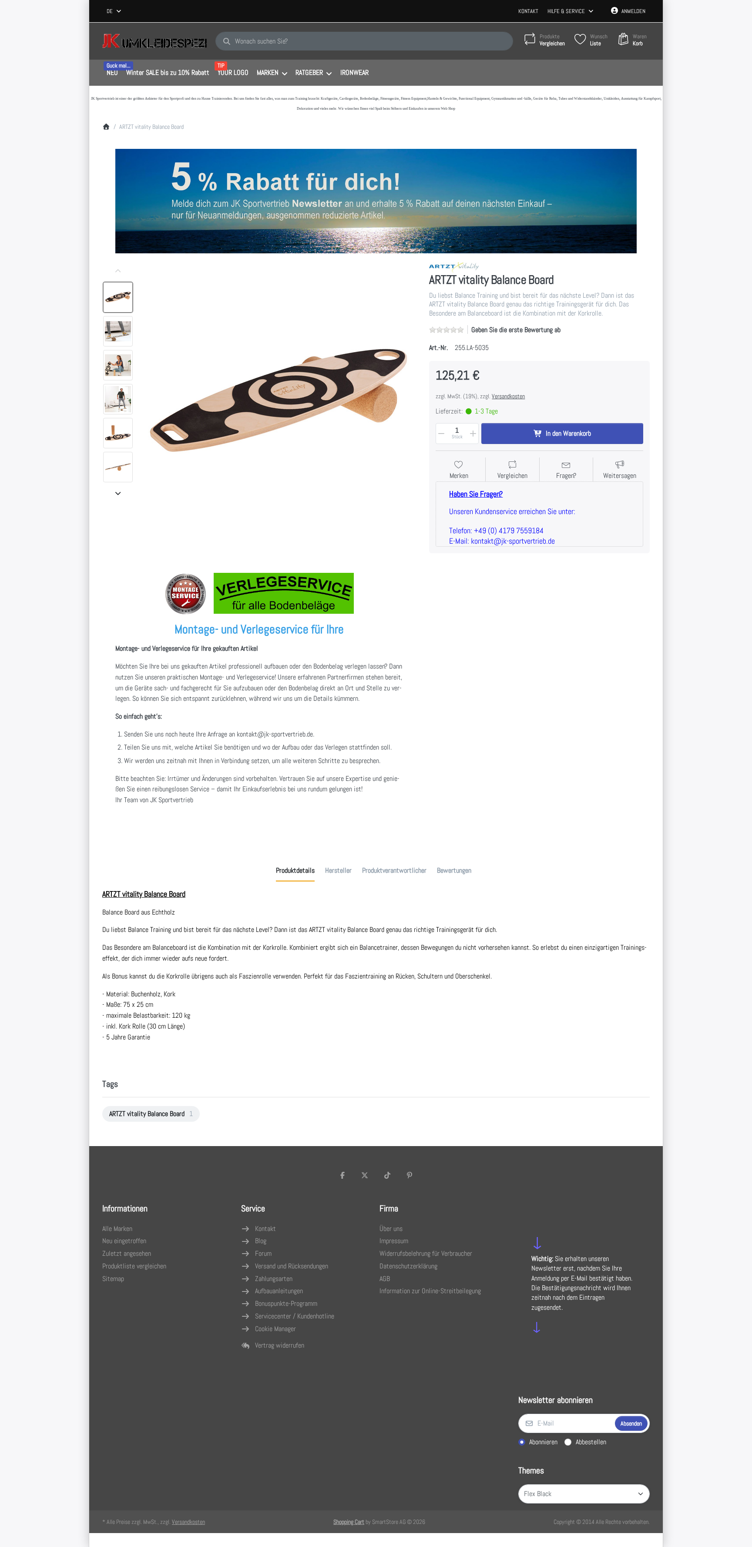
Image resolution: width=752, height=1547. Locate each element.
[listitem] (278, 400)
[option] (118, 297)
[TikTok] (387, 1175)
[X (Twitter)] (364, 1175)
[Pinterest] (410, 1175)
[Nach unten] (118, 493)
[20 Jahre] (376, 199)
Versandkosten (508, 396)
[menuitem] (112, 73)
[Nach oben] (118, 271)
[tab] (295, 870)
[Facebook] (342, 1175)
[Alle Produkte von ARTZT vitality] (454, 266)
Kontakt (528, 11)
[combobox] (114, 11)
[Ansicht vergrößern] (278, 400)
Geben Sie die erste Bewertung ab (516, 329)
